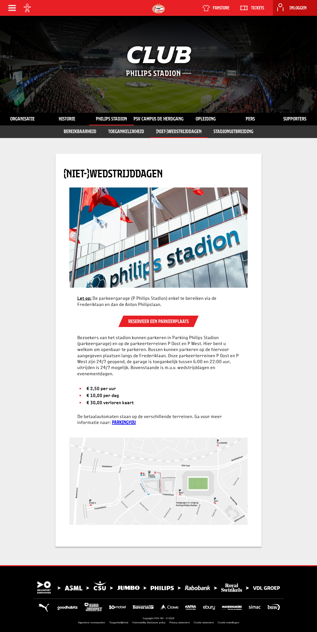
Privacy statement (179, 622)
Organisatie (22, 119)
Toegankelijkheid (126, 131)
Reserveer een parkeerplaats (158, 321)
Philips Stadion (111, 119)
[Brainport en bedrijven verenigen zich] (158, 587)
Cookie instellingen (228, 622)
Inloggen (298, 8)
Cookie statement (204, 622)
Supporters (294, 119)
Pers (250, 119)
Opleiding (206, 119)
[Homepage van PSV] (158, 8)
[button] (12, 7)
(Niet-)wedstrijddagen (179, 131)
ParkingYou (124, 422)
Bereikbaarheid (80, 131)
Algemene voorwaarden (91, 622)
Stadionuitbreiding (233, 131)
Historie (67, 119)
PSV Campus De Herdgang (158, 119)
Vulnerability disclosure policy (148, 622)
